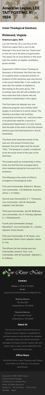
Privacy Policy (18, 387)
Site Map (5, 390)
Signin (13, 390)
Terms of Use (31, 387)
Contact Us (6, 387)
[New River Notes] (22, 275)
